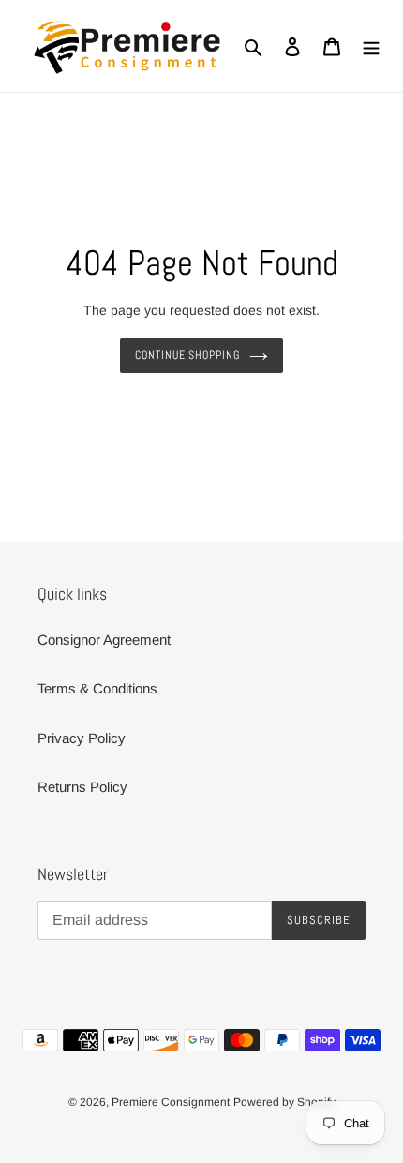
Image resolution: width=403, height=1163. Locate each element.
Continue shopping (188, 355)
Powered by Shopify (284, 1102)
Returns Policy (82, 787)
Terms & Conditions (97, 688)
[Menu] (371, 46)
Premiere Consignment (171, 1102)
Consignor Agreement (104, 640)
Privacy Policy (81, 738)
